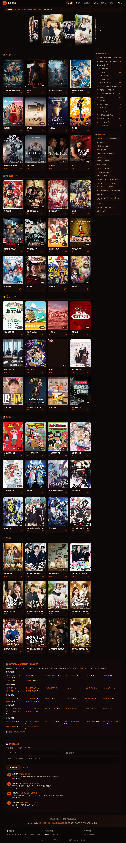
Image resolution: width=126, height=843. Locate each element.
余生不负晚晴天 (101, 142)
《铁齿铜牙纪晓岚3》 (11, 691)
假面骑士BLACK (116, 190)
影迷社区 (86, 834)
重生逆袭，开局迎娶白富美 (103, 176)
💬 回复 (18, 778)
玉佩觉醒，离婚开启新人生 (103, 161)
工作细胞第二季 (101, 187)
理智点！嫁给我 (101, 157)
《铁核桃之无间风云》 (31, 688)
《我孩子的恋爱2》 (30, 701)
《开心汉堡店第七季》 (31, 709)
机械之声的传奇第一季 (102, 190)
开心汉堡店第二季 (101, 183)
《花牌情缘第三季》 (69, 709)
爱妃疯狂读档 (100, 138)
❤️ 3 (13, 778)
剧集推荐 (91, 834)
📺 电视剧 (87, 3)
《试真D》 (8, 701)
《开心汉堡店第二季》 (51, 709)
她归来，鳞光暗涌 (101, 150)
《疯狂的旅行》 (107, 698)
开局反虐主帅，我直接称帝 (103, 168)
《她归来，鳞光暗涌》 (89, 721)
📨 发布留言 (13, 767)
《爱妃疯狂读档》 (10, 721)
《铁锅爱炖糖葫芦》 (50, 688)
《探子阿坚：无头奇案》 (51, 675)
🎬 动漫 (103, 3)
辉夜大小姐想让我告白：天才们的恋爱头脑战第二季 (108, 199)
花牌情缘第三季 (113, 183)
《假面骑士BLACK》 (30, 711)
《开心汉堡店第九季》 (12, 709)
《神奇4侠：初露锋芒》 (70, 675)
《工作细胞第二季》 (88, 709)
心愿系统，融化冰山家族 (103, 146)
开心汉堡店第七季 (114, 179)
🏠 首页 (70, 3)
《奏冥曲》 (28, 675)
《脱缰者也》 (28, 680)
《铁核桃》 (67, 688)
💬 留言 (119, 3)
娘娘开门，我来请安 (102, 164)
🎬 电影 (78, 3)
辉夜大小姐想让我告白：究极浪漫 (105, 207)
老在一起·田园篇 (101, 211)
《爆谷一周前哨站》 (88, 698)
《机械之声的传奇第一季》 (13, 711)
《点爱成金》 (9, 680)
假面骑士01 (100, 194)
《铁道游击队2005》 (108, 688)
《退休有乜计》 (68, 698)
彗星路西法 (99, 203)
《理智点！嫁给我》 (11, 726)
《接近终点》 (106, 675)
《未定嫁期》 (86, 675)
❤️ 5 (13, 788)
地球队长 (111, 187)
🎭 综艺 (95, 3)
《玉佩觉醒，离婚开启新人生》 (33, 726)
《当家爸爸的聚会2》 (31, 698)
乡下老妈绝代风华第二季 (103, 172)
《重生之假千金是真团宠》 (32, 721)
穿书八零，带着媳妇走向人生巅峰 (105, 153)
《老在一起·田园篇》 (11, 698)
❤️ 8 (13, 797)
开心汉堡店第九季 (101, 179)
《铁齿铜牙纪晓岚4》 (31, 691)
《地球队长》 (106, 709)
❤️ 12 (13, 807)
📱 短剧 (111, 3)
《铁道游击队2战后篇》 (89, 688)
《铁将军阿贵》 (10, 688)
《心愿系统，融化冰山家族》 (72, 721)
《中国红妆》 (48, 698)
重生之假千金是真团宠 (113, 138)
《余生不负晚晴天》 (50, 721)
